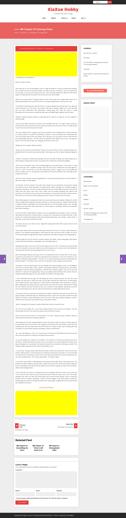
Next (51, 387)
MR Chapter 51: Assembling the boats (22, 448)
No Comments (49, 48)
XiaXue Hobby (63, 9)
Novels (63, 18)
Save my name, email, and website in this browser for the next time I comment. (42, 498)
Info (82, 18)
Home (44, 18)
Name (17, 491)
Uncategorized (88, 219)
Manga (53, 18)
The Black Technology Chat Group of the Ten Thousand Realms (95, 214)
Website (59, 491)
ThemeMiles (70, 515)
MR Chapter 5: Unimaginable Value (54, 448)
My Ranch (40, 48)
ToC (47, 387)
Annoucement (88, 181)
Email (38, 491)
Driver (73, 18)
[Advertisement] (46, 64)
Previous (42, 387)
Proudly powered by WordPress (43, 515)
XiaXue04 (23, 48)
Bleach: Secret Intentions (91, 186)
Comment (19, 470)
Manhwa (86, 199)
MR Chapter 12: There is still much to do (38, 448)
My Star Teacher (88, 208)
